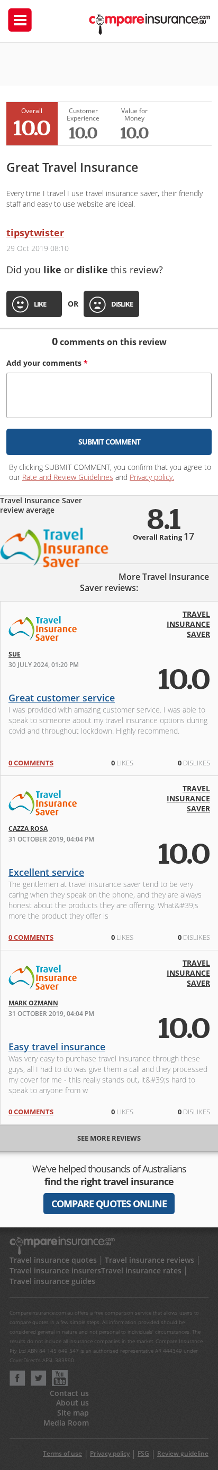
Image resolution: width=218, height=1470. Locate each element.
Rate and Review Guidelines (67, 477)
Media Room (66, 1423)
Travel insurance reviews (149, 1260)
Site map (73, 1413)
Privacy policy (110, 1453)
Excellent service (46, 872)
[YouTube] (60, 1383)
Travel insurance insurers (55, 1270)
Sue (14, 654)
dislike (122, 304)
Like (40, 304)
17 (189, 536)
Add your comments (47, 363)
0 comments (30, 763)
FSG (143, 1453)
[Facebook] (17, 1383)
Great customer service (61, 697)
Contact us (69, 1393)
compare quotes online (109, 1203)
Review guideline (182, 1453)
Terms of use (62, 1453)
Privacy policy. (152, 477)
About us (72, 1403)
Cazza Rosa (28, 828)
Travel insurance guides (52, 1281)
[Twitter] (39, 1383)
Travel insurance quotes (53, 1260)
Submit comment (109, 442)
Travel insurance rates (141, 1270)
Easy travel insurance (56, 1046)
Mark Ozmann (33, 1003)
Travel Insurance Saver (188, 624)
